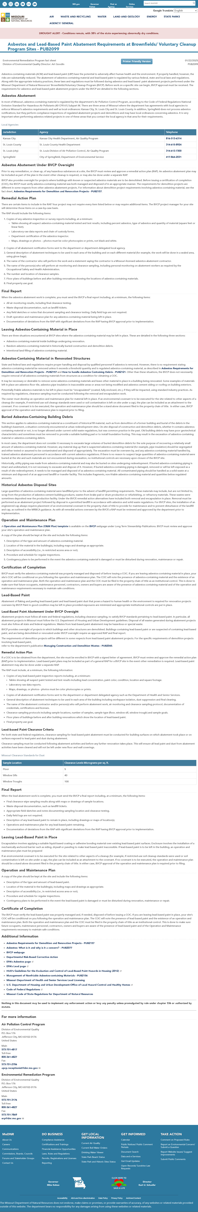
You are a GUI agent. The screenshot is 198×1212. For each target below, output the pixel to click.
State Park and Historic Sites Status (99, 1161)
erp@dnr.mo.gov (11, 1118)
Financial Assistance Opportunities (58, 1149)
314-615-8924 (173, 144)
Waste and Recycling (76, 16)
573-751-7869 (9, 1114)
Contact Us (7, 1163)
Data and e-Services (130, 1156)
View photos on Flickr (29, 4)
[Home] (16, 21)
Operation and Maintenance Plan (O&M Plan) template (36, 526)
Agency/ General (62, 23)
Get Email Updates (130, 1161)
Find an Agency (112, 5)
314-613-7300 (173, 151)
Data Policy (103, 1198)
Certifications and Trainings (55, 1144)
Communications (10, 1149)
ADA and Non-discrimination (83, 1198)
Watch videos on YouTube (23, 4)
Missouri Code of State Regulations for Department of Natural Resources (49, 994)
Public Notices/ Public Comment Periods (137, 1146)
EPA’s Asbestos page (18, 961)
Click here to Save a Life (119, 1183)
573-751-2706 (9, 1064)
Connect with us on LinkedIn (17, 4)
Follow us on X (5, 4)
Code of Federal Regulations (23, 989)
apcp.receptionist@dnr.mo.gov (20, 1068)
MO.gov (76, 4)
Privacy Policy (117, 1198)
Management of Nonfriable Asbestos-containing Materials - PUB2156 (47, 975)
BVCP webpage (15, 952)
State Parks (172, 16)
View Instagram (11, 4)
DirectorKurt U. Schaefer (147, 1183)
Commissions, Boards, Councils (17, 1153)
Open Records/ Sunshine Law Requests (135, 1167)
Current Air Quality (91, 1143)
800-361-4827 (9, 1057)
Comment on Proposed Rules (175, 1139)
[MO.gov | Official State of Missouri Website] (79, 1183)
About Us (7, 1139)
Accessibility (62, 1198)
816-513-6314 (173, 138)
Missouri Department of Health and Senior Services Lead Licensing (45, 980)
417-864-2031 (173, 157)
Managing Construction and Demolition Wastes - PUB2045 (78, 646)
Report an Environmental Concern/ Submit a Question (178, 1146)
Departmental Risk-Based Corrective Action (32, 957)
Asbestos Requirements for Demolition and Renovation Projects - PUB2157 (58, 191)
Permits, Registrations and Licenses (59, 1158)
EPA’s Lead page (16, 966)
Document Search (130, 1151)
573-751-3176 (9, 1100)
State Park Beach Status (93, 1157)
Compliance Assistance (53, 1139)
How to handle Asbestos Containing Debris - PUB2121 (94, 372)
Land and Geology (126, 16)
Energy (152, 16)
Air (52, 16)
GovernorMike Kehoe (53, 1183)
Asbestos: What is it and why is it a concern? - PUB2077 (39, 948)
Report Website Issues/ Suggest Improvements (176, 1153)
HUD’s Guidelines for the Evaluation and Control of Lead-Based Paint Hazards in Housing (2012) (62, 971)
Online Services (130, 5)
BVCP (92, 526)
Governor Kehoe (94, 5)
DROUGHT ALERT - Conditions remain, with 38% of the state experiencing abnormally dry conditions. (99, 33)
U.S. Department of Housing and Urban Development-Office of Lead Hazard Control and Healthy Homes (68, 985)
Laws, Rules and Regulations (56, 1153)
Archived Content (133, 1198)
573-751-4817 (9, 1049)
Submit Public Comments (173, 1159)
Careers (6, 1144)
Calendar (125, 1139)
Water (102, 16)
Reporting (47, 1163)
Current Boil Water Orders (94, 1147)
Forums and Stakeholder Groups (18, 1158)
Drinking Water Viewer (92, 1152)
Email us (35, 4)
